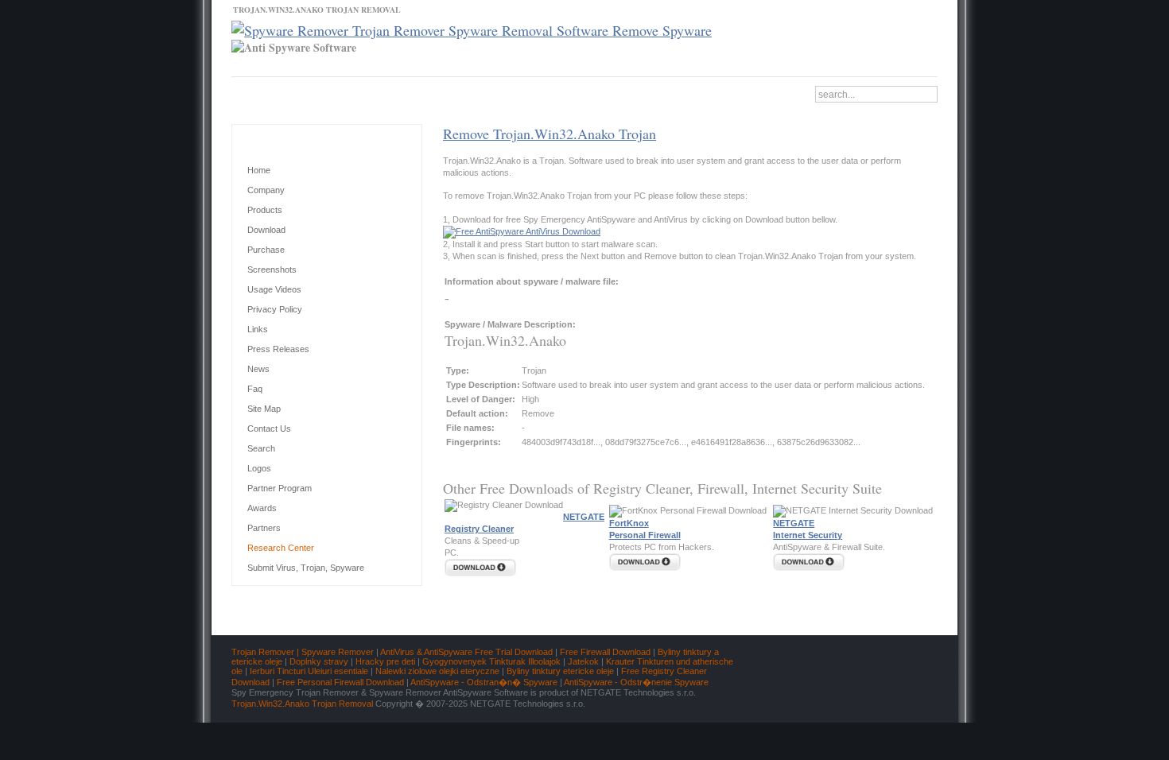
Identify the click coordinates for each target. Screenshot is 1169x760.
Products (264, 210)
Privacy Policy (274, 309)
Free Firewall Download (605, 652)
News (318, 93)
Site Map (264, 408)
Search (261, 448)
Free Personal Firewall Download (340, 682)
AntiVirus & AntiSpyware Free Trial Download (466, 652)
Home (423, 93)
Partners (264, 528)
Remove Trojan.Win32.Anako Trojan (549, 133)
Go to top (906, 625)
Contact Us (264, 93)
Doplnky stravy (318, 661)
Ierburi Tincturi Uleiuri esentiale (309, 671)
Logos (259, 468)
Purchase (266, 249)
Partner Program (279, 488)
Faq (254, 389)
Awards (262, 508)
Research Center (280, 548)
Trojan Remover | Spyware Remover (302, 652)
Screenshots (272, 269)
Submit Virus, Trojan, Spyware (305, 567)
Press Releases (278, 349)
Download (370, 93)
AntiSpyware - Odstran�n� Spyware (483, 682)
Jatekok (583, 661)
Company (266, 190)
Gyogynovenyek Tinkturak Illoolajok (491, 661)
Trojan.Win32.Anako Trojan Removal (302, 703)
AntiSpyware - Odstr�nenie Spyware (636, 682)
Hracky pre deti (385, 661)
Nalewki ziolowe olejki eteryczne (437, 671)
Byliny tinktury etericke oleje (560, 671)
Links (257, 329)
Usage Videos (274, 289)
